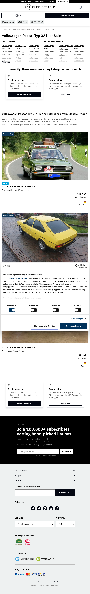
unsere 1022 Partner (18, 278)
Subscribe (66, 451)
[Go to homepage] (40, 7)
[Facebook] (33, 508)
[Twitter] (39, 508)
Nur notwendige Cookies (44, 326)
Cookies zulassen (73, 326)
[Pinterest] (45, 508)
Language (19, 517)
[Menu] (80, 7)
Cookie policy (59, 582)
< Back (4, 29)
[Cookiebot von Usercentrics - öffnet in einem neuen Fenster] (77, 266)
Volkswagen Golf (66, 45)
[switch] (34, 310)
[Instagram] (51, 508)
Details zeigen (77, 319)
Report (5, 183)
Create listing (66, 94)
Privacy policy (48, 582)
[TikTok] (57, 508)
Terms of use (37, 582)
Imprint (28, 582)
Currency (60, 517)
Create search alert (67, 16)
